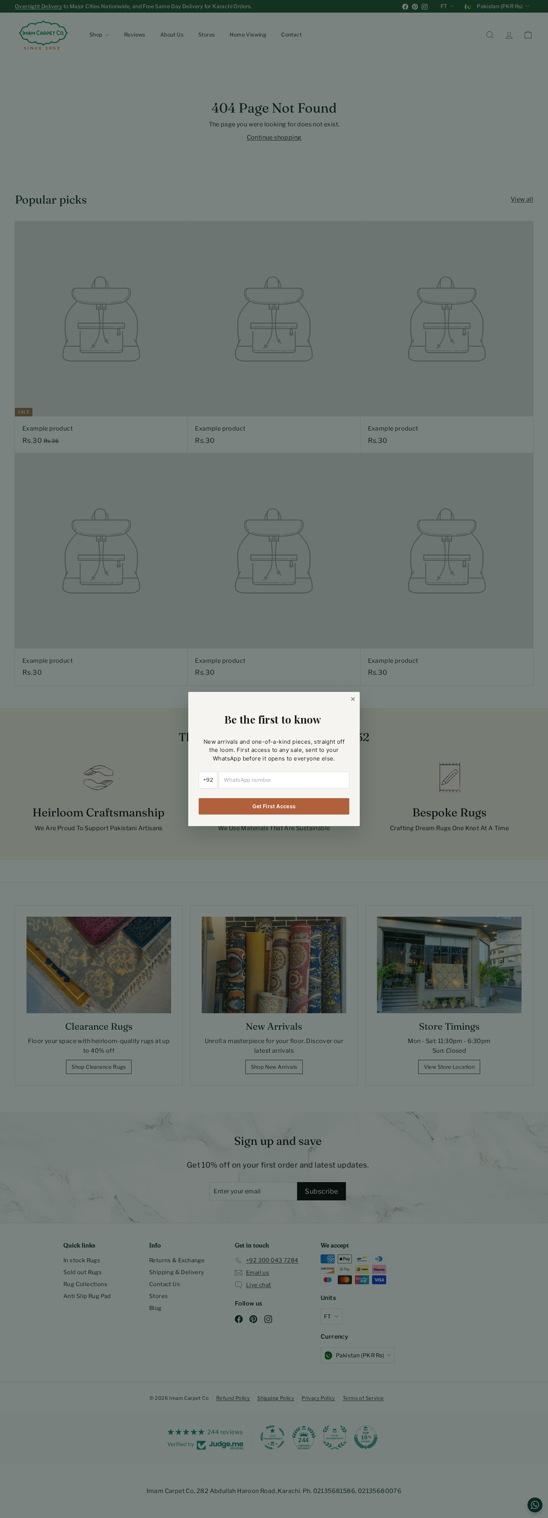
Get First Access (274, 806)
